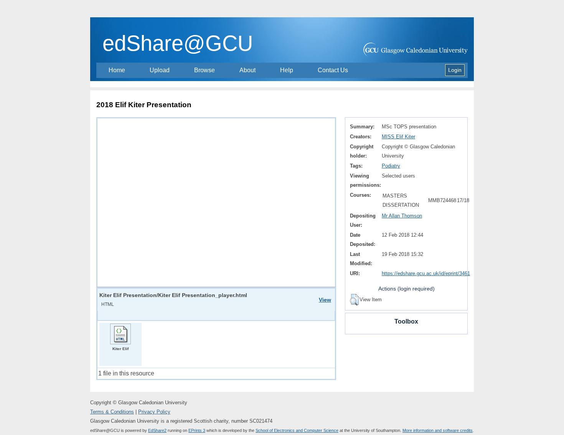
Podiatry (391, 166)
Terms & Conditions (112, 412)
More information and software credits (437, 430)
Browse (204, 70)
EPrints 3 (196, 430)
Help (286, 70)
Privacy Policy (154, 412)
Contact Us (333, 70)
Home (117, 70)
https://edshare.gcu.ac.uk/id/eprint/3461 (426, 273)
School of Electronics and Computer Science (297, 430)
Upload (160, 70)
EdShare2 (157, 430)
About (247, 70)
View (325, 300)
